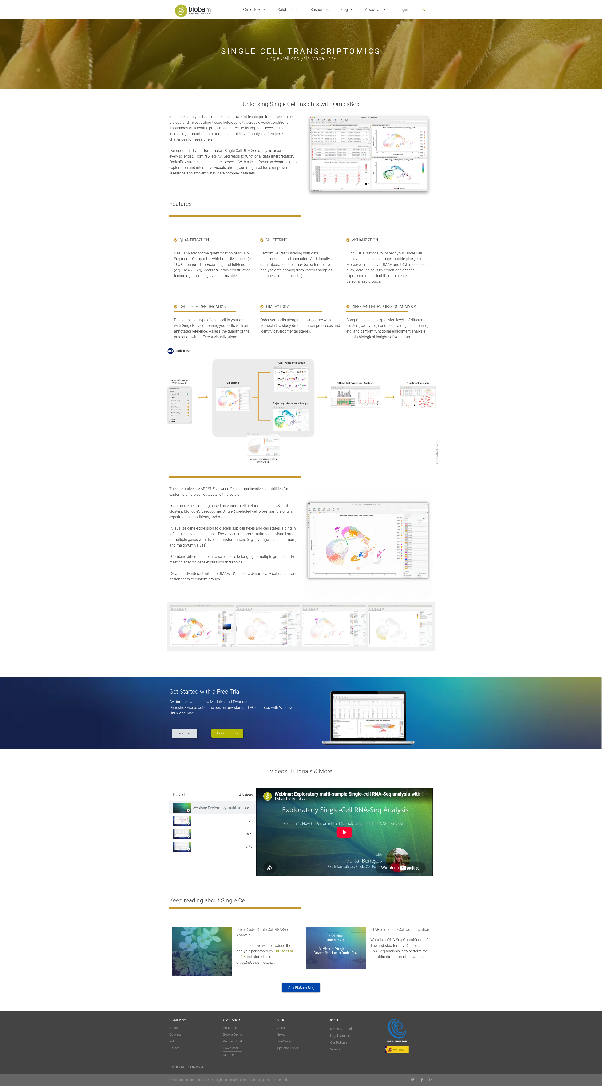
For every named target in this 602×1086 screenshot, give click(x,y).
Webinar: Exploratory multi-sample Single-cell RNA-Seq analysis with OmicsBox (217, 808)
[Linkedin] (431, 1080)
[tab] (212, 807)
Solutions (285, 9)
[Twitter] (412, 1080)
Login (403, 9)
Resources (319, 9)
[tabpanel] (344, 832)
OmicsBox (252, 9)
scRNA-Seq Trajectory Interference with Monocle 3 (218, 846)
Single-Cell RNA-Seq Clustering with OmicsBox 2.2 (218, 821)
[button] (423, 9)
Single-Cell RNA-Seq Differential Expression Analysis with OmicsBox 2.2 (218, 834)
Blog (344, 9)
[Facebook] (422, 1080)
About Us (373, 9)
